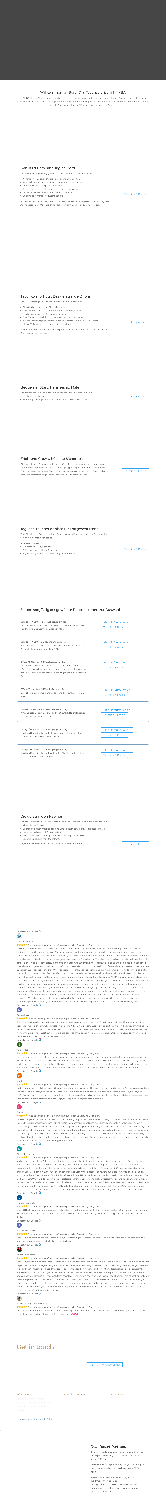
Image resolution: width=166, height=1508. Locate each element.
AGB (112, 1410)
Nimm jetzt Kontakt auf (104, 1364)
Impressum (116, 1402)
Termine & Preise (135, 194)
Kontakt (114, 1399)
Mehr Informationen (116, 622)
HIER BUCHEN (71, 1399)
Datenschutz (116, 1406)
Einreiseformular (71, 1402)
